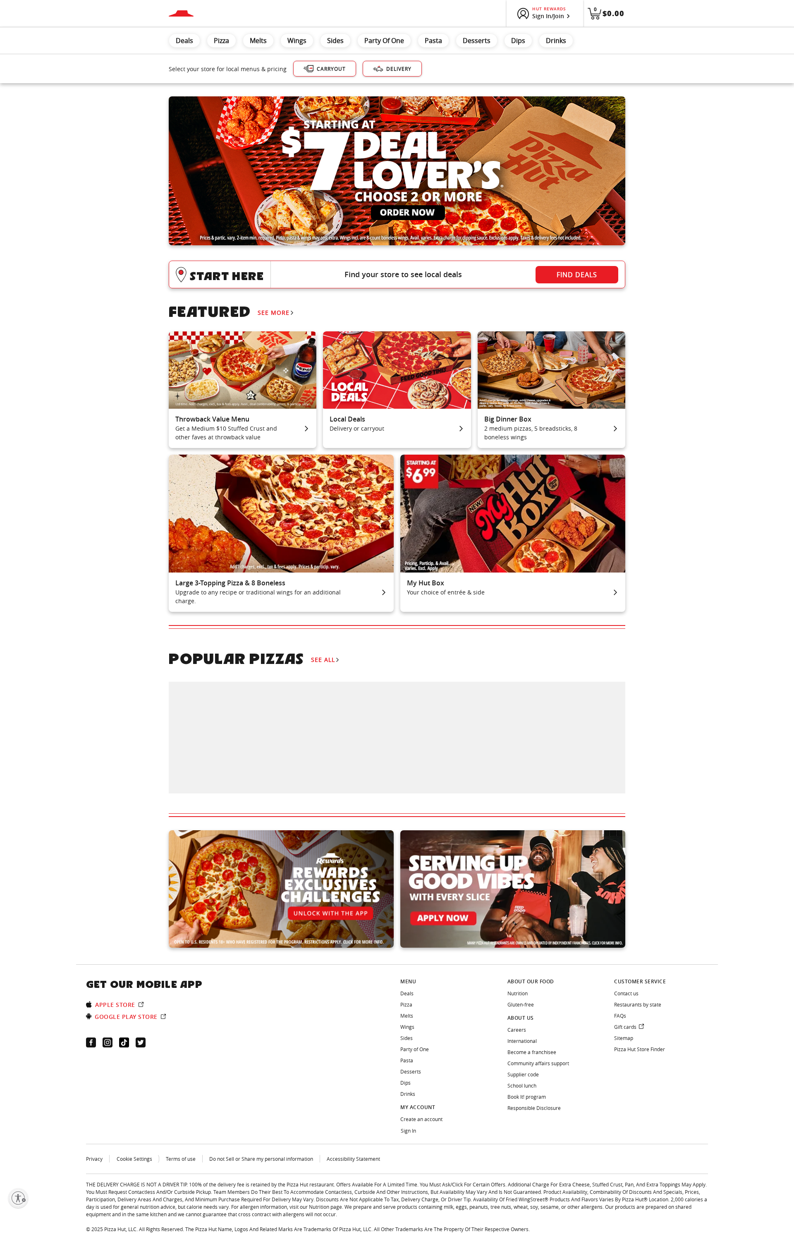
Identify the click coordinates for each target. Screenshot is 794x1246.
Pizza (221, 40)
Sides (335, 40)
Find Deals (577, 274)
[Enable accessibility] (18, 1198)
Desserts (476, 40)
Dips (518, 40)
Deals (184, 40)
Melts (258, 40)
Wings (296, 40)
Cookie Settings (134, 1158)
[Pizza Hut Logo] (181, 13)
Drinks (556, 40)
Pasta (433, 40)
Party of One (384, 40)
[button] (397, 274)
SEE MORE (273, 312)
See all (323, 660)
